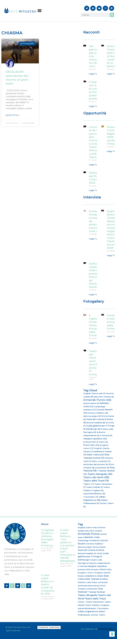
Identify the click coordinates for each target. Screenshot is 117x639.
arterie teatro (91, 403)
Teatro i (88, 484)
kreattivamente (105, 629)
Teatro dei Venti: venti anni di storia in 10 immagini (95, 363)
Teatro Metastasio (95, 602)
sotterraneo (102, 467)
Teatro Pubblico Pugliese (97, 605)
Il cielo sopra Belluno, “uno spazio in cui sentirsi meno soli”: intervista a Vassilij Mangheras (67, 545)
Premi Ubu (91, 445)
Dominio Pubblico (97, 413)
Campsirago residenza (88, 540)
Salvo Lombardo (101, 461)
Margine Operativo (95, 438)
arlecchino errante (103, 397)
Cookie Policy (54, 627)
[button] (39, 10)
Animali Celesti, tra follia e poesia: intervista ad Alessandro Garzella (96, 275)
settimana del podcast (95, 464)
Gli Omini (98, 553)
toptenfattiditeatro (94, 493)
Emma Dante (99, 547)
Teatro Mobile (94, 487)
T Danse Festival (96, 592)
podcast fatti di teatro (95, 442)
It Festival (106, 435)
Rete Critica (95, 454)
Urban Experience (88, 611)
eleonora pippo (92, 416)
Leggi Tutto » (13, 115)
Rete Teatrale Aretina (96, 579)
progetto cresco (86, 572)
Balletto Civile (92, 537)
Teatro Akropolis (100, 474)
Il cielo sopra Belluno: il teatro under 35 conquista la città (47, 584)
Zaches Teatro (98, 615)
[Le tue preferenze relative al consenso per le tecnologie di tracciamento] (112, 634)
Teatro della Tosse (96, 480)
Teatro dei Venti (96, 477)
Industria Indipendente (99, 563)
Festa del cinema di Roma (91, 550)
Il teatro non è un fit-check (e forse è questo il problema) (96, 90)
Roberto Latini (85, 582)
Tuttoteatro (90, 497)
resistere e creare (94, 576)
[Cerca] (112, 15)
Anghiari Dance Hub (94, 393)
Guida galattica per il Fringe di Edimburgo (93, 556)
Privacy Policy (44, 627)
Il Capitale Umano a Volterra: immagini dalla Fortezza (95, 325)
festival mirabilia (95, 422)
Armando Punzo (97, 399)
